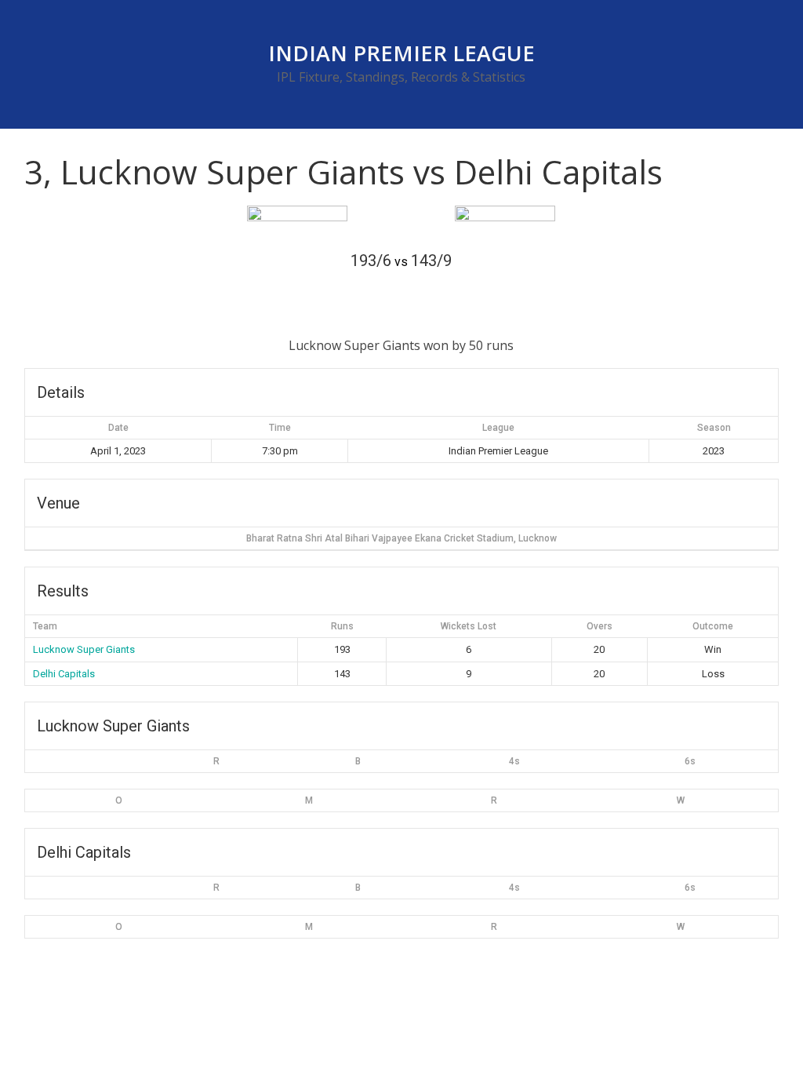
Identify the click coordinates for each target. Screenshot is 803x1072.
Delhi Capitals (64, 674)
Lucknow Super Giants (84, 649)
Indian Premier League (401, 52)
